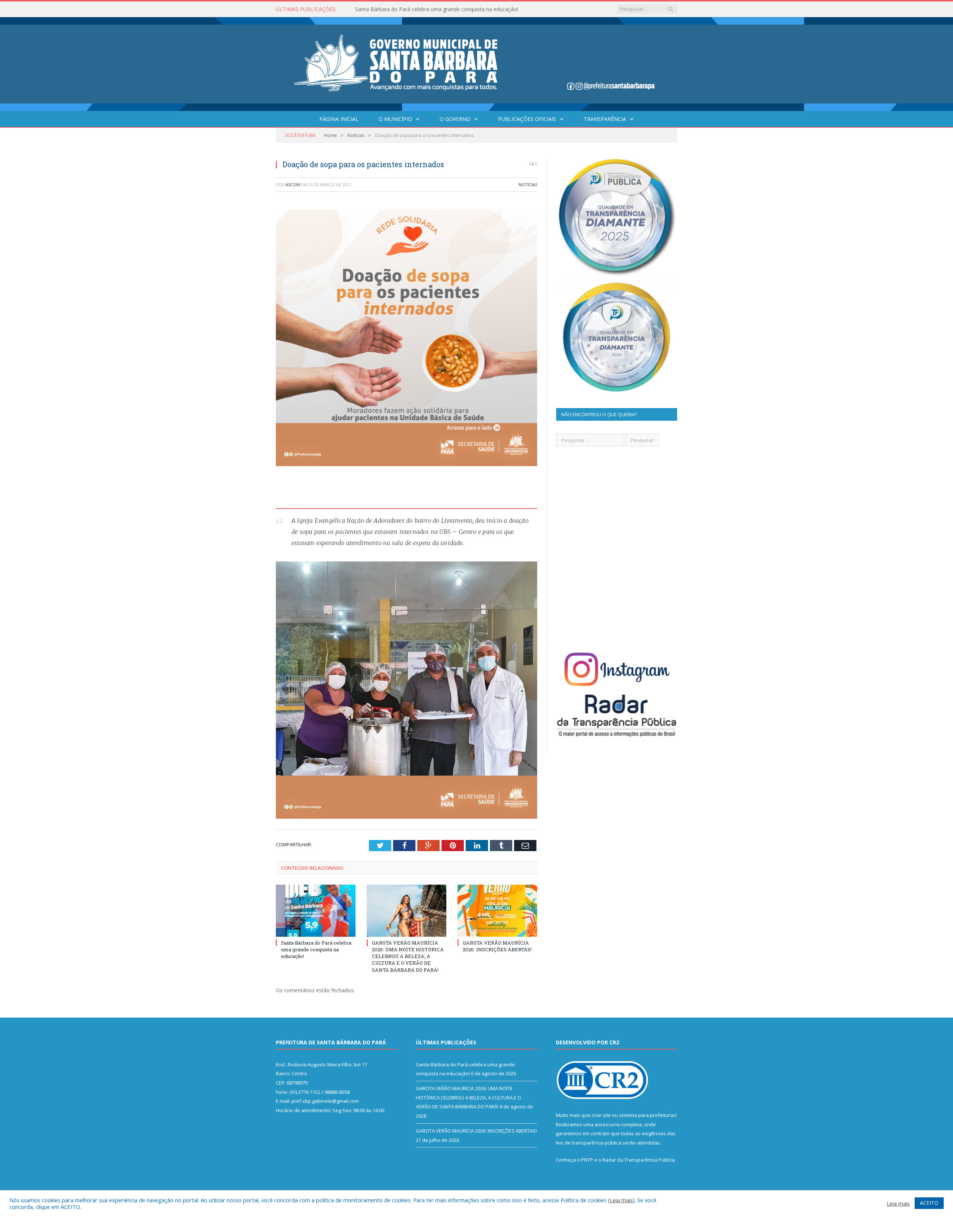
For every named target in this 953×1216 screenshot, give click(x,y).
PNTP (587, 1159)
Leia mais (621, 1200)
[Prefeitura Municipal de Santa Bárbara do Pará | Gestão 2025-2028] (476, 62)
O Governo (455, 118)
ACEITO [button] (929, 1202)
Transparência (605, 118)
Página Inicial (338, 118)
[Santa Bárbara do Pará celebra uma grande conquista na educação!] (316, 911)
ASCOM (293, 184)
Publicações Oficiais (527, 118)
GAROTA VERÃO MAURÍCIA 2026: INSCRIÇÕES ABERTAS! (497, 946)
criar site (601, 1115)
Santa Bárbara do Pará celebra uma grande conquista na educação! (316, 949)
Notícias (528, 184)
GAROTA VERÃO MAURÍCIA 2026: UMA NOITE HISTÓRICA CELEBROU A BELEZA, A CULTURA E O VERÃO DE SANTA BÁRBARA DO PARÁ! (440, 9)
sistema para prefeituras (647, 1115)
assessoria (607, 1124)
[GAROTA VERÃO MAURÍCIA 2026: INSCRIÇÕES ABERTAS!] (497, 911)
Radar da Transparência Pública (638, 1159)
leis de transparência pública (588, 1142)
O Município (395, 118)
